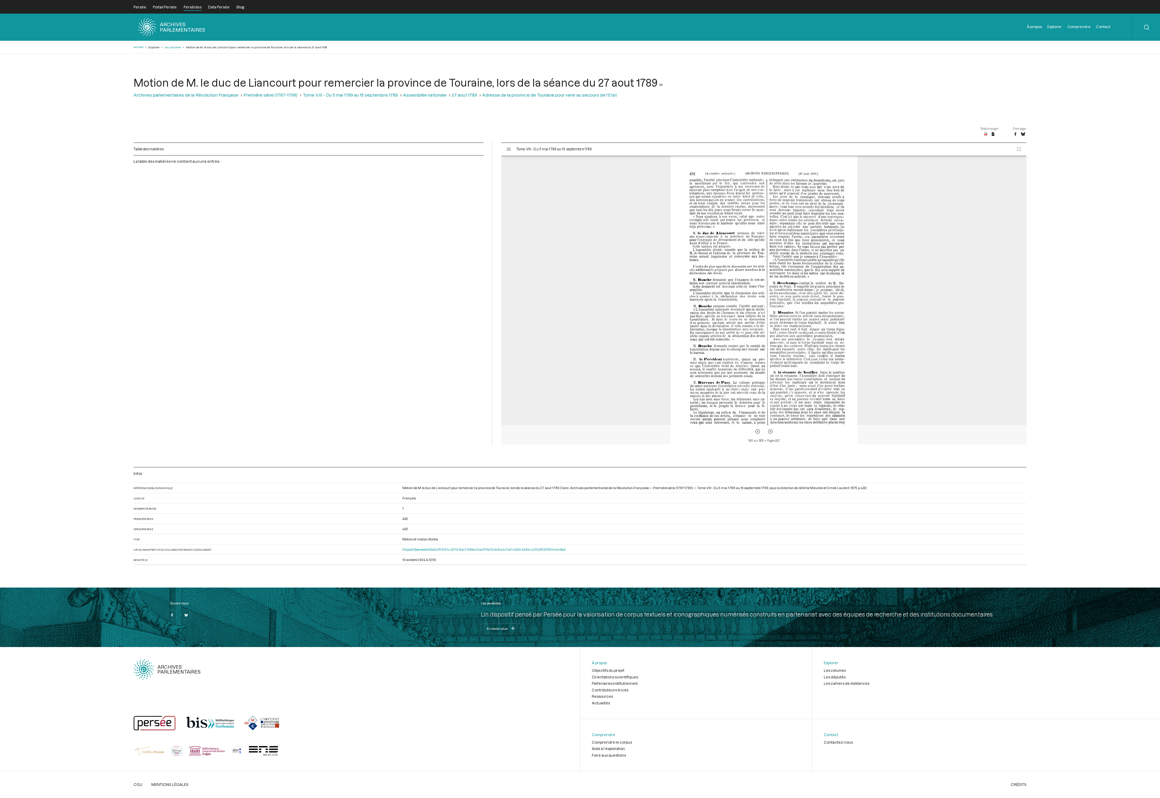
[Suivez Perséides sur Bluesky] (186, 615)
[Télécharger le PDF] (986, 134)
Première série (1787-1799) (270, 95)
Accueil (139, 47)
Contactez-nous (838, 742)
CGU (138, 784)
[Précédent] (757, 431)
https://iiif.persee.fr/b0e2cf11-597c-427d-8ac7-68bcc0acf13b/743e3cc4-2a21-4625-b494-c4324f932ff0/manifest (484, 549)
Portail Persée (165, 7)
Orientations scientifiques (615, 677)
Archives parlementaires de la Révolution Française (186, 95)
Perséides (192, 7)
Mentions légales (169, 784)
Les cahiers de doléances (846, 683)
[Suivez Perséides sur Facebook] (171, 615)
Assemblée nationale (424, 95)
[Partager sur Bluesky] (1023, 134)
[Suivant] (770, 431)
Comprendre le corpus (612, 742)
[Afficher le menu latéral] (508, 149)
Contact (1103, 26)
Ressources (602, 696)
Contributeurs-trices (610, 690)
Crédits (1018, 784)
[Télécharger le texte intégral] (993, 134)
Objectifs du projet (608, 670)
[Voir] (661, 82)
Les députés (835, 677)
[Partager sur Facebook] (1015, 134)
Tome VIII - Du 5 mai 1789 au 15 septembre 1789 (350, 95)
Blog (240, 7)
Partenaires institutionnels (615, 683)
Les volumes (173, 47)
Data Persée (219, 7)
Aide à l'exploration (608, 748)
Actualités (601, 703)
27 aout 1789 (464, 95)
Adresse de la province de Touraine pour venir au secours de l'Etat (549, 95)
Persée (140, 7)
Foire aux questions (609, 755)
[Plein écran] (1019, 149)
